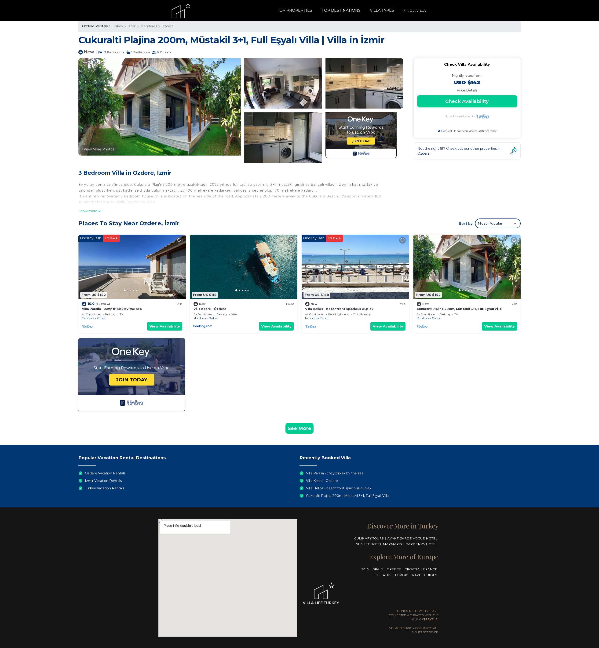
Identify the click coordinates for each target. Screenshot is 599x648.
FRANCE (430, 569)
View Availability (165, 326)
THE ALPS (383, 575)
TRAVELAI (430, 619)
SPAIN (378, 569)
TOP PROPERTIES (294, 10)
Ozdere (167, 26)
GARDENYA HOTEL (421, 544)
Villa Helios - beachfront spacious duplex (339, 309)
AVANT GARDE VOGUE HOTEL (412, 538)
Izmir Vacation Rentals (103, 481)
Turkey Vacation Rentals (104, 488)
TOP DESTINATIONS (341, 10)
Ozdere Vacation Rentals (105, 473)
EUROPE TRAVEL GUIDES (416, 575)
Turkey (117, 26)
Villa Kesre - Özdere (210, 309)
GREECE (394, 569)
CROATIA (412, 569)
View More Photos (99, 149)
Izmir (132, 26)
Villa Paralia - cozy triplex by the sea (112, 309)
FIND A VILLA (414, 10)
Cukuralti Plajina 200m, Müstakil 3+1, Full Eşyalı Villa (459, 309)
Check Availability (467, 101)
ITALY (364, 569)
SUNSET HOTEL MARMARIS (379, 544)
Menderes (148, 26)
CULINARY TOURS (369, 538)
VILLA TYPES (382, 10)
